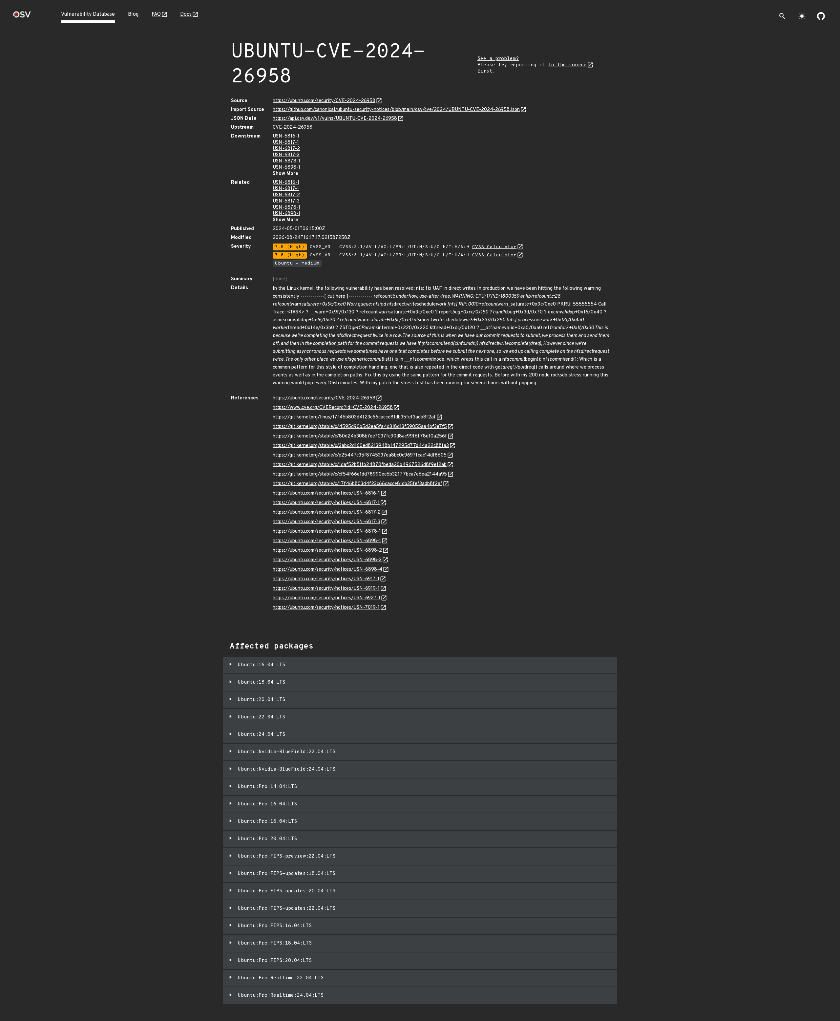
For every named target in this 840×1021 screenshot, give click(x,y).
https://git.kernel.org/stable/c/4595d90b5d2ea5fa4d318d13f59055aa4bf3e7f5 (360, 427)
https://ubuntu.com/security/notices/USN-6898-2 (327, 550)
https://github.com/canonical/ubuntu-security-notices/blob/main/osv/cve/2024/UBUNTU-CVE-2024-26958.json (396, 110)
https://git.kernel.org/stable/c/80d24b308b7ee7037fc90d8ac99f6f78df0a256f (360, 436)
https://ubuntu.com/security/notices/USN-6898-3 (327, 560)
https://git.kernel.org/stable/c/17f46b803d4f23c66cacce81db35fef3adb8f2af (357, 484)
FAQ (156, 14)
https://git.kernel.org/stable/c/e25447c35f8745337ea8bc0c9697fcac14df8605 (360, 455)
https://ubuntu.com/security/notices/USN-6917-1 (326, 579)
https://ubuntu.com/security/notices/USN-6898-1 (327, 541)
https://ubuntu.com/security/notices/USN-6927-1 (326, 598)
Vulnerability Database (88, 14)
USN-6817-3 (286, 155)
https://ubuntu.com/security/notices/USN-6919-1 (326, 588)
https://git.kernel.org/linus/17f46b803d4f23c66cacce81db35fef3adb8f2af (354, 417)
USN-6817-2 (286, 149)
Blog (133, 14)
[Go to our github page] (821, 16)
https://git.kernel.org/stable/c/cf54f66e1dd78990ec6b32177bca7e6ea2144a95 (360, 474)
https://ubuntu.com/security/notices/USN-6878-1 (327, 531)
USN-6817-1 (286, 142)
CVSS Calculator (494, 247)
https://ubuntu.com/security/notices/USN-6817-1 (326, 503)
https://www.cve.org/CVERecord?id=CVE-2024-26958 (333, 408)
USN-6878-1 (286, 161)
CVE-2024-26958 (292, 127)
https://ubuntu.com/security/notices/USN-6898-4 (327, 569)
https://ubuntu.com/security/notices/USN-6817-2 (327, 512)
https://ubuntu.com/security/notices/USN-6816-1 (326, 493)
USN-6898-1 (286, 167)
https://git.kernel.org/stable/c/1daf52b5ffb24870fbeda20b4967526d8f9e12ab (360, 465)
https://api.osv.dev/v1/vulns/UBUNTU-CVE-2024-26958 (335, 119)
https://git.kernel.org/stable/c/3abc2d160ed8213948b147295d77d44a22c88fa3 (361, 446)
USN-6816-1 (286, 136)
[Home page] (22, 16)
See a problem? (498, 59)
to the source (567, 65)
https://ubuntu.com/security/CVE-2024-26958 (324, 101)
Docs (186, 14)
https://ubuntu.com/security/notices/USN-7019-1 (326, 608)
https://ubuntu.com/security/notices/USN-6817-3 (326, 522)
